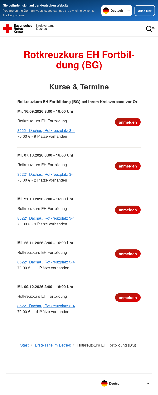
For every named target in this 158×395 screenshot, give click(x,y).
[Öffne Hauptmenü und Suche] (150, 28)
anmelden (128, 122)
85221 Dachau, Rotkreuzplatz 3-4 (46, 130)
